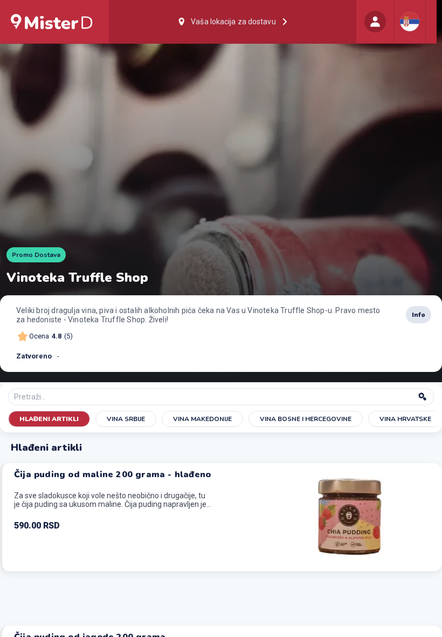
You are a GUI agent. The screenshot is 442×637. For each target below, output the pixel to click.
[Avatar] (375, 21)
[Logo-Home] (52, 21)
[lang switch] (409, 21)
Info (418, 314)
